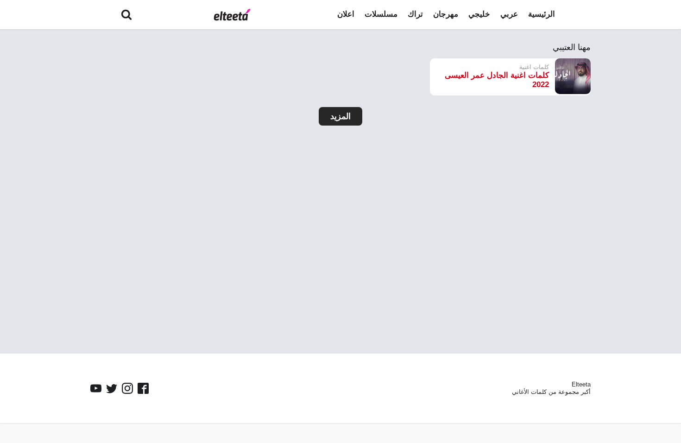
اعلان (345, 14)
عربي (509, 14)
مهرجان (445, 14)
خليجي (479, 14)
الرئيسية (541, 14)
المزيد (340, 116)
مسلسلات (381, 14)
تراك (415, 14)
